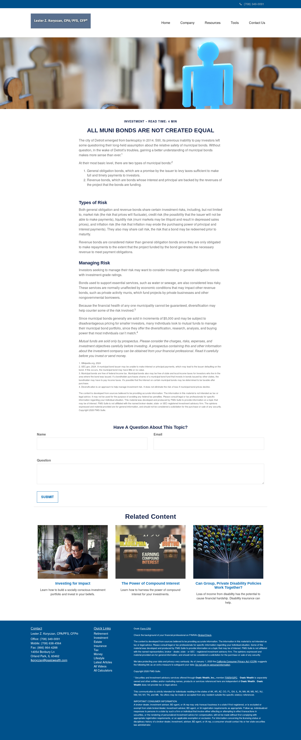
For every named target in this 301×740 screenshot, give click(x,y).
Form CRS (145, 628)
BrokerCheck (205, 635)
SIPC (234, 677)
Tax (96, 650)
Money (98, 654)
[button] (187, 22)
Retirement (101, 633)
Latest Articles (103, 662)
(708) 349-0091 (254, 4)
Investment (101, 638)
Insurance (100, 646)
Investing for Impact (72, 583)
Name (41, 434)
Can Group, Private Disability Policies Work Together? (228, 585)
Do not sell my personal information (212, 664)
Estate (98, 642)
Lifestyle (99, 658)
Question (44, 460)
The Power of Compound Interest (151, 583)
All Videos (100, 666)
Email (158, 434)
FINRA (228, 677)
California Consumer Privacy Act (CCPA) (237, 661)
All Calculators (103, 670)
